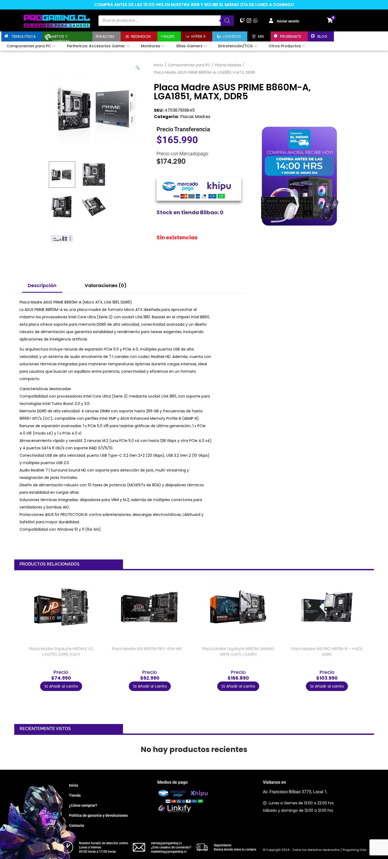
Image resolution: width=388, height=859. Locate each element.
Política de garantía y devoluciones (98, 815)
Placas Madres (228, 65)
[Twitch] (242, 20)
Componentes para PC (189, 65)
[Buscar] (227, 20)
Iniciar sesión (288, 21)
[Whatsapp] (255, 20)
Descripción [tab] (42, 285)
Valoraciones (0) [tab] (106, 285)
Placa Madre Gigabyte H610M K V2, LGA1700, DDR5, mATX (61, 651)
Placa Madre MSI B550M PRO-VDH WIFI (147, 648)
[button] (138, 66)
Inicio (158, 65)
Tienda (75, 795)
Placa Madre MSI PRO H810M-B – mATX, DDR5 (327, 651)
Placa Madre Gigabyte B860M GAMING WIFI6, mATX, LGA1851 (238, 651)
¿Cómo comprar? (83, 805)
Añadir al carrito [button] (63, 686)
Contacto (76, 825)
